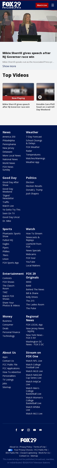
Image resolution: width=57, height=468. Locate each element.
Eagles (6, 243)
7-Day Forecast (34, 136)
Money (7, 316)
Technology (9, 335)
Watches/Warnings (35, 158)
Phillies (6, 251)
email (40, 429)
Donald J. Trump (34, 189)
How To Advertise (12, 372)
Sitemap (7, 387)
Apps (5, 356)
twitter (22, 429)
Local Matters (33, 265)
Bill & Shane (32, 293)
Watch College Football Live (33, 366)
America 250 (9, 136)
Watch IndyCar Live (33, 383)
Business (7, 320)
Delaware (7, 151)
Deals (5, 328)
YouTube (30, 261)
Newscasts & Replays (33, 239)
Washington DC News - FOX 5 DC (35, 343)
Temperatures (33, 154)
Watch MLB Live (34, 371)
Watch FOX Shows (8, 297)
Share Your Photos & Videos (11, 304)
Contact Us (8, 360)
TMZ (5, 292)
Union (6, 258)
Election (30, 182)
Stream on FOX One (33, 354)
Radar (29, 150)
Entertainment (13, 273)
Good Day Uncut (11, 217)
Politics (31, 178)
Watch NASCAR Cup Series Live (34, 376)
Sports (7, 229)
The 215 (30, 300)
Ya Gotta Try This (11, 209)
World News (9, 163)
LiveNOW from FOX (33, 245)
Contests (7, 278)
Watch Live (42, 5)
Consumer (8, 324)
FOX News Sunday (8, 168)
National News (10, 159)
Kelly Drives (32, 296)
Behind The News (35, 289)
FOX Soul (30, 257)
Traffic (6, 202)
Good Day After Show (11, 184)
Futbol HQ (8, 240)
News (6, 132)
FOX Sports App (11, 262)
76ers (5, 255)
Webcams (31, 254)
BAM (28, 285)
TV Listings (8, 379)
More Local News (12, 155)
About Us (9, 352)
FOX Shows (8, 281)
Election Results (34, 185)
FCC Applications (11, 368)
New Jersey (8, 147)
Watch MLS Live (34, 413)
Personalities (9, 375)
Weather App (32, 162)
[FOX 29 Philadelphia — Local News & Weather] (12, 5)
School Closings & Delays (34, 142)
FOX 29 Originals (32, 275)
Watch (30, 229)
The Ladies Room (35, 304)
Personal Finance (11, 332)
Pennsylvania (9, 144)
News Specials (33, 250)
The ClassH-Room (9, 287)
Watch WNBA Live (33, 408)
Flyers (6, 247)
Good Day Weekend (8, 190)
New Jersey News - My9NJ (35, 330)
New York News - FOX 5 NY (35, 336)
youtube (34, 429)
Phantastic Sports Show (12, 235)
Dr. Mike (7, 220)
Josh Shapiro (32, 193)
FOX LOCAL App (34, 324)
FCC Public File (10, 364)
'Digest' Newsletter (8, 197)
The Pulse (31, 308)
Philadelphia (9, 140)
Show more (9, 66)
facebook (16, 429)
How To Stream (34, 233)
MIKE (28, 281)
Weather (32, 132)
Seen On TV (9, 213)
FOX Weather (33, 147)
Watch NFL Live (34, 360)
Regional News (32, 318)
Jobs (5, 383)
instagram (28, 429)
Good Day (9, 178)
